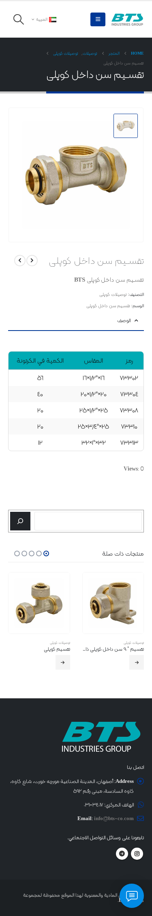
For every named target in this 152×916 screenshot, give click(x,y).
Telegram (122, 854)
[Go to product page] (113, 603)
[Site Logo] (127, 19)
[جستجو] (20, 521)
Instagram (137, 854)
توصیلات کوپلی (113, 294)
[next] (20, 260)
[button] (97, 19)
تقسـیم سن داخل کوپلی (108, 306)
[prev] (32, 260)
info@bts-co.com (114, 818)
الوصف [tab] (124, 320)
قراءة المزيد (136, 662)
